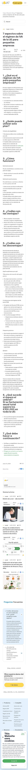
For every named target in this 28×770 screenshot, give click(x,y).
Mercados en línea (7, 720)
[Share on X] (23, 469)
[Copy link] (19, 469)
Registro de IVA (6, 713)
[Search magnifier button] (4, 21)
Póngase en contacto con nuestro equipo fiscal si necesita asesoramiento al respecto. (13, 453)
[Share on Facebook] (21, 469)
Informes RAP (6, 706)
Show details (22, 734)
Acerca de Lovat (18, 706)
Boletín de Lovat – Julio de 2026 (13, 499)
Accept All (14, 761)
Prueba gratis (17, 3)
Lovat (8, 29)
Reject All (14, 765)
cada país (20, 145)
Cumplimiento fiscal (7, 711)
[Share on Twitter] (23, 503)
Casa (4, 13)
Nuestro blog (10, 13)
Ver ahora (15, 685)
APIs (4, 723)
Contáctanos (17, 708)
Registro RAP (6, 708)
